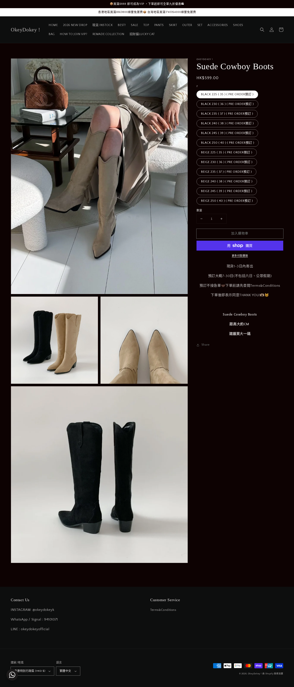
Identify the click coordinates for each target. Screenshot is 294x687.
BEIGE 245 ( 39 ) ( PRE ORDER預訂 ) (226, 191)
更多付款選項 (240, 255)
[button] (262, 29)
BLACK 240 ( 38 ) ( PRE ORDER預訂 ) (227, 123)
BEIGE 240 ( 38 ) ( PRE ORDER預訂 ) (226, 181)
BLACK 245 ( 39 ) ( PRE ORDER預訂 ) (227, 133)
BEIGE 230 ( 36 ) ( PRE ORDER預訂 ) (226, 162)
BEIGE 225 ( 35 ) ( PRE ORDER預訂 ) (226, 152)
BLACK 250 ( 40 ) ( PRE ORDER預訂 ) (227, 143)
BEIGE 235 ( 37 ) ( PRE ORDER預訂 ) (226, 172)
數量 (199, 210)
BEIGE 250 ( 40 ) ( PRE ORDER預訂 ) (227, 201)
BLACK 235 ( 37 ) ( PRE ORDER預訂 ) (227, 114)
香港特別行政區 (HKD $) (29, 670)
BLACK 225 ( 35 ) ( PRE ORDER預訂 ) (227, 94)
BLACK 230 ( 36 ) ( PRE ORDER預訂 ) (227, 104)
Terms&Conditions (163, 610)
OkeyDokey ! (255, 674)
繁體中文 (65, 670)
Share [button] (205, 345)
